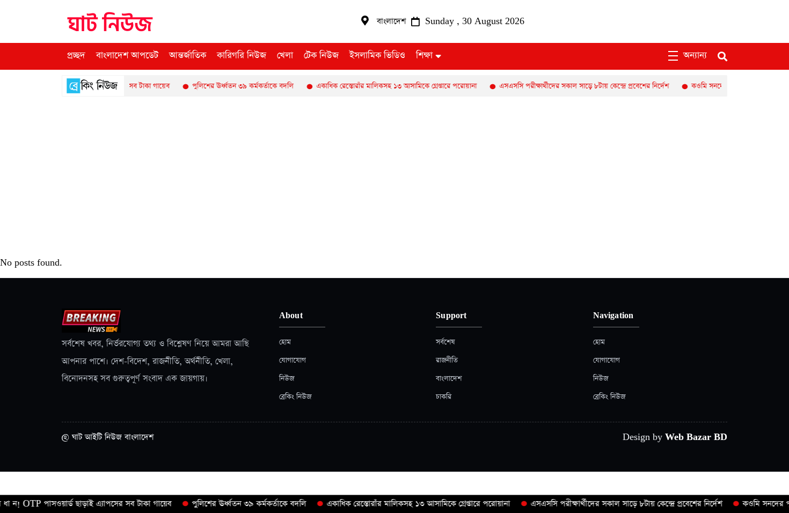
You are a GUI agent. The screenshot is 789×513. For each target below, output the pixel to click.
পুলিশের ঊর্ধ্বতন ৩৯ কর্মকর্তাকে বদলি (233, 86)
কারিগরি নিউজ (241, 55)
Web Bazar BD (696, 437)
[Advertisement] (394, 177)
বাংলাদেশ (449, 378)
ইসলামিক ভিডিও (377, 55)
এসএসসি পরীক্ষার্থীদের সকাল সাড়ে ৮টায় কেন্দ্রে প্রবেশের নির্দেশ (575, 86)
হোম (285, 342)
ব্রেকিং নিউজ (295, 397)
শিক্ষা (424, 55)
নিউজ (286, 378)
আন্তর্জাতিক (187, 55)
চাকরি (443, 397)
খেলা (285, 55)
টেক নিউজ (321, 55)
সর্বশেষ (445, 342)
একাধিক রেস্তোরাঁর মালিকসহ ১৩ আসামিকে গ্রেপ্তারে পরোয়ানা (387, 86)
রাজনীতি (447, 360)
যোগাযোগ (292, 360)
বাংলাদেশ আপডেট (127, 55)
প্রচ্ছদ (76, 55)
